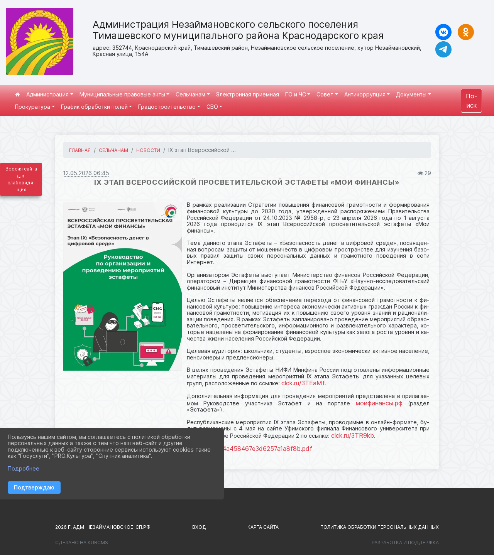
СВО (212, 106)
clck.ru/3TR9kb (352, 435)
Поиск (471, 100)
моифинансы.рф (379, 403)
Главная (80, 150)
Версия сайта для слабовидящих (21, 179)
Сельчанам (190, 94)
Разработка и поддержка (405, 542)
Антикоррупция (365, 94)
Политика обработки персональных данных (379, 527)
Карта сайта (263, 527)
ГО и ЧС (295, 94)
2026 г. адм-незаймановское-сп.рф (103, 527)
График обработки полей (94, 106)
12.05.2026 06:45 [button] (86, 173)
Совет (324, 94)
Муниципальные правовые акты (122, 94)
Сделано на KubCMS (81, 542)
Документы (411, 94)
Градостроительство (167, 106)
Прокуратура (32, 106)
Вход (199, 527)
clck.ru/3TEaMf (303, 383)
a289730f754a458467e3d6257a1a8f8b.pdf (249, 448)
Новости (148, 150)
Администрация (47, 94)
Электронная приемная (247, 94)
